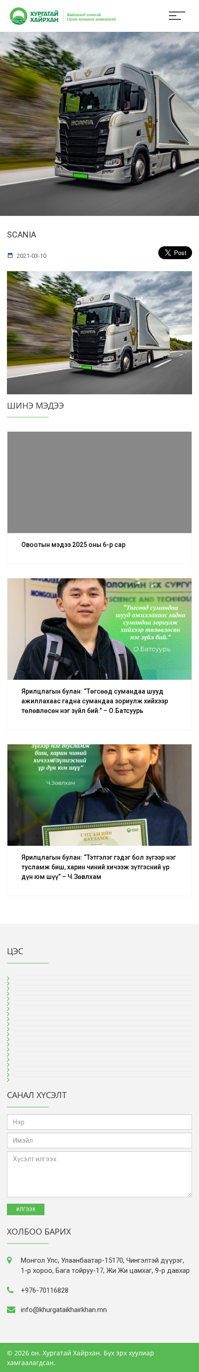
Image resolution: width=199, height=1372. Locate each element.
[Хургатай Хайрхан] (58, 15)
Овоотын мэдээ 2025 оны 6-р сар (73, 544)
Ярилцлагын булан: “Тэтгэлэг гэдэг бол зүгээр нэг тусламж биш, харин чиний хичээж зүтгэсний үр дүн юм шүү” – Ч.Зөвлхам (98, 867)
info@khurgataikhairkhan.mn (64, 1310)
